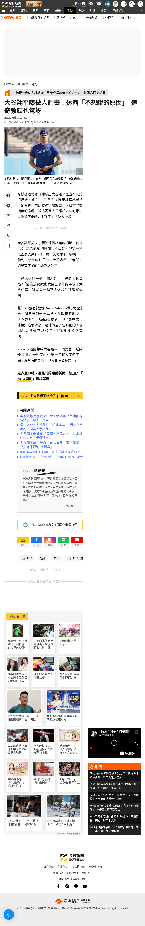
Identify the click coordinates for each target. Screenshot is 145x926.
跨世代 (61, 18)
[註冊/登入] (140, 4)
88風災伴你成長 (39, 18)
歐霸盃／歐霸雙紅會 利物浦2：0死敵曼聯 (17, 644)
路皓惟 (13, 117)
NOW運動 (24, 379)
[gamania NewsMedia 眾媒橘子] (72, 901)
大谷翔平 (26, 558)
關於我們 (72, 872)
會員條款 (58, 872)
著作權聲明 (95, 866)
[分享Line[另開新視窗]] (8, 205)
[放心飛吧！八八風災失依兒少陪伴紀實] (34, 4)
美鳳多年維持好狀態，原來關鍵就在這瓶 (62, 718)
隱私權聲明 (78, 866)
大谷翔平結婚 (75, 558)
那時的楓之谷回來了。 (69, 642)
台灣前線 (91, 18)
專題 (47, 10)
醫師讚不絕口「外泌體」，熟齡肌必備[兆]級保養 (16, 783)
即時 (24, 10)
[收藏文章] (8, 246)
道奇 (43, 558)
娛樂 (58, 10)
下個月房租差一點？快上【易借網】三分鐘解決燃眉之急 (23, 822)
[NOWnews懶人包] (115, 4)
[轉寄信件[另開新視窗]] (8, 216)
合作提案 (86, 872)
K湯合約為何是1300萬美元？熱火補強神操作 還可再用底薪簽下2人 (69, 781)
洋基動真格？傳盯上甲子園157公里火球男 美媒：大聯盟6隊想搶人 (17, 749)
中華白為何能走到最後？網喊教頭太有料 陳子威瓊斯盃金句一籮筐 (43, 644)
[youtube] (99, 4)
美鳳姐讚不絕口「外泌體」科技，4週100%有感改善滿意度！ (69, 749)
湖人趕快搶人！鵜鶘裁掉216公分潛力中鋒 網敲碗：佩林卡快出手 (43, 749)
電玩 (115, 10)
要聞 (35, 10)
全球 (81, 10)
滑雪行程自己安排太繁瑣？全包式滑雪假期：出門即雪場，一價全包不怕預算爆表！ (62, 822)
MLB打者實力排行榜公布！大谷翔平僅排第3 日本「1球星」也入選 (43, 676)
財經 (92, 10)
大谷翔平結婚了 (44, 396)
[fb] (76, 4)
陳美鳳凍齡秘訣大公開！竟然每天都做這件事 (17, 677)
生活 (104, 10)
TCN (76, 18)
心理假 (109, 18)
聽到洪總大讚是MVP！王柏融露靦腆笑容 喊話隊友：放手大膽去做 (23, 718)
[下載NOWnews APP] (124, 4)
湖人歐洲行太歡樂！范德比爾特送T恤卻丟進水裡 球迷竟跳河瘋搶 (69, 676)
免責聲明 (62, 866)
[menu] (3, 10)
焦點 (13, 10)
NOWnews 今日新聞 (16, 84)
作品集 (70, 505)
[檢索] (132, 4)
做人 (56, 558)
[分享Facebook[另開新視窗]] (8, 195)
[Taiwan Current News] (107, 4)
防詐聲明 (48, 866)
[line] (91, 4)
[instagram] (83, 4)
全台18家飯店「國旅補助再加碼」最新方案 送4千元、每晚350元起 (43, 781)
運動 (69, 10)
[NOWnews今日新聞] (11, 4)
